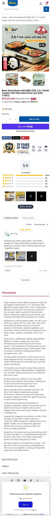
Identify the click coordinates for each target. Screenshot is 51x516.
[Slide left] (4, 80)
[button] (3, 3)
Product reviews (11, 218)
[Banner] (25, 148)
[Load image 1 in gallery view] (12, 79)
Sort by (28, 224)
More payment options (25, 131)
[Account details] (40, 3)
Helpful (7, 270)
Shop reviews (28, 218)
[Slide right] (47, 80)
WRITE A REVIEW (25, 207)
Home (4, 17)
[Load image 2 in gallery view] (25, 79)
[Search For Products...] (46, 9)
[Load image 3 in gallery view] (39, 79)
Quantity (5, 114)
